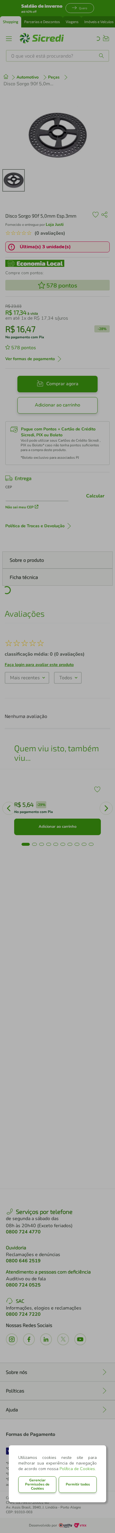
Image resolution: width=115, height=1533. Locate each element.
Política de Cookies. (78, 1469)
